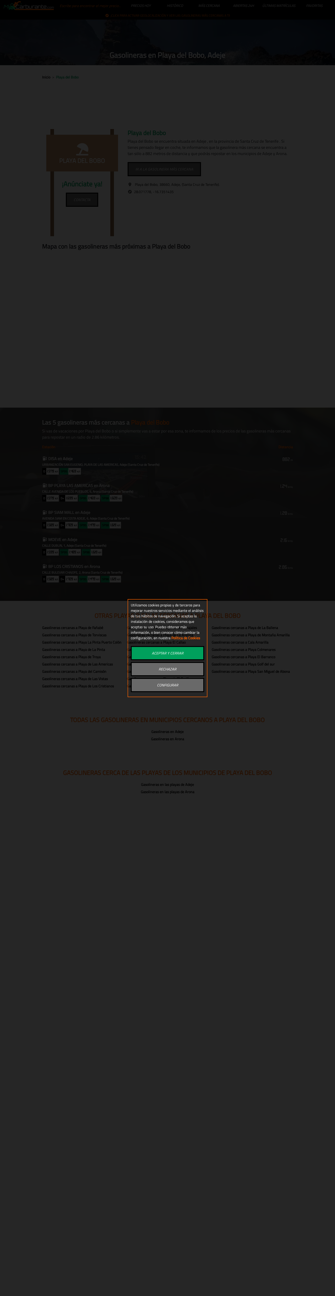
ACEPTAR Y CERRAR (167, 653)
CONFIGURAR (167, 685)
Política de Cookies (185, 638)
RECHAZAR (167, 669)
